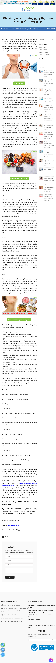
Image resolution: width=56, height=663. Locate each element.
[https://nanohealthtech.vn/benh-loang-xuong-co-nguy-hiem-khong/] (41, 126)
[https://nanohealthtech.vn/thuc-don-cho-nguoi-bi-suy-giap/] (41, 106)
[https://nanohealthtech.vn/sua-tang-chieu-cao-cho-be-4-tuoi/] (41, 161)
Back (6, 537)
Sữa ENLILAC (43, 47)
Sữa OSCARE (43, 49)
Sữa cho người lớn (45, 54)
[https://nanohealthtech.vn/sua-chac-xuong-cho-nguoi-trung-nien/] (41, 195)
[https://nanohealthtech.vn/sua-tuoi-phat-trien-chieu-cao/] (41, 80)
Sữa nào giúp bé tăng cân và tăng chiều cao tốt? (48, 100)
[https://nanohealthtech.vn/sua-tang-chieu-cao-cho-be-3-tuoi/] (41, 179)
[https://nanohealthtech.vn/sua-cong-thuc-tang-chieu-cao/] (41, 90)
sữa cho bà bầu (44, 52)
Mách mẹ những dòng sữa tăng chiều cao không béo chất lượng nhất (48, 118)
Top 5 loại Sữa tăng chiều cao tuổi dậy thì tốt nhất (49, 189)
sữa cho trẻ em (44, 51)
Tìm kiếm (52, 39)
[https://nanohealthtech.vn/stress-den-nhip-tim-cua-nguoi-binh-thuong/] (41, 71)
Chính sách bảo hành (48, 615)
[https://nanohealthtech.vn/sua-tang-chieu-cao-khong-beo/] (41, 115)
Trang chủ (5, 28)
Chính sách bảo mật (34, 620)
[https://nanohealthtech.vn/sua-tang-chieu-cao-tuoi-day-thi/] (41, 188)
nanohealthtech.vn (14, 525)
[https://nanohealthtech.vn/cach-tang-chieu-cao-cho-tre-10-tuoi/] (41, 170)
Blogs (11, 28)
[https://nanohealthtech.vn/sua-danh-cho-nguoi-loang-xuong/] (41, 142)
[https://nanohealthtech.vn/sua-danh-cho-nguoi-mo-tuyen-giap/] (41, 133)
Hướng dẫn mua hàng (48, 605)
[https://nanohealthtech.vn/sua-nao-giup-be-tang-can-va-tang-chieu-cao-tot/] (41, 99)
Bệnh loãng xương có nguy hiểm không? (48, 127)
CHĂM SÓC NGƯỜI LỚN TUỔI (20, 28)
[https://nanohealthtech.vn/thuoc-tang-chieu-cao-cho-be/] (41, 152)
